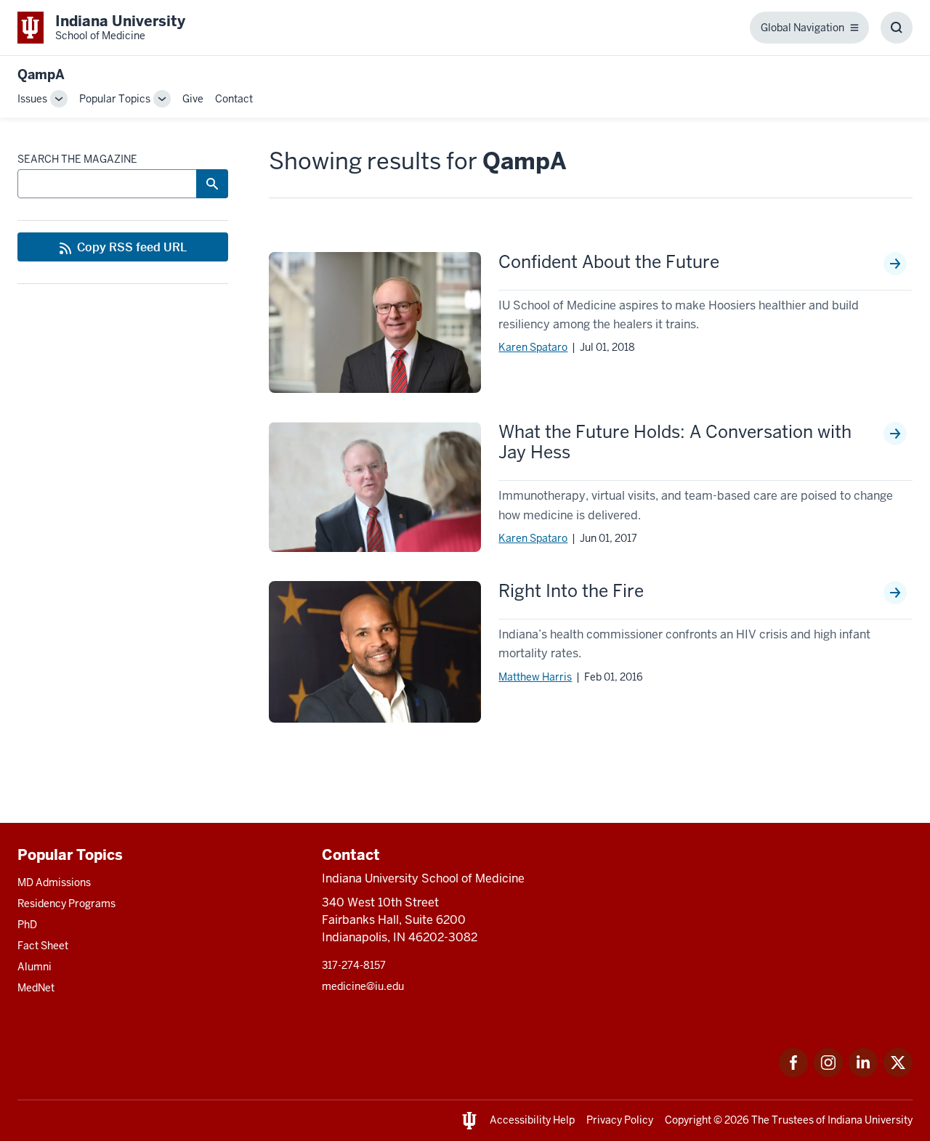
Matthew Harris (535, 676)
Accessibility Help (532, 1119)
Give (192, 98)
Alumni (34, 966)
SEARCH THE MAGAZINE (77, 159)
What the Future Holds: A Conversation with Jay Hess (675, 442)
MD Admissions (54, 882)
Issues (32, 98)
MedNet (35, 987)
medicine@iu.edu (363, 986)
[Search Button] (212, 183)
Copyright (688, 1119)
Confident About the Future (608, 262)
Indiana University (870, 1119)
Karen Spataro (532, 347)
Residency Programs (66, 903)
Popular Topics (114, 98)
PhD (27, 924)
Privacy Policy (619, 1119)
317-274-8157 (354, 965)
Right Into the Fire (571, 591)
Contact (234, 98)
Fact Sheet (42, 945)
